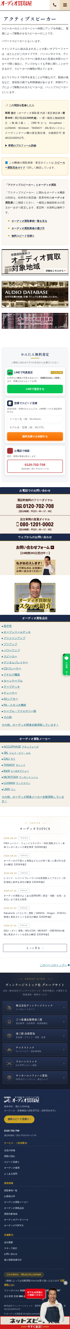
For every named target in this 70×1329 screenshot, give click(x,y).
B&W (16, 770)
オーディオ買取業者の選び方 (28, 228)
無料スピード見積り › (19, 1119)
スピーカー (10, 656)
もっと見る (35, 948)
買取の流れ (9, 1156)
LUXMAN (17, 783)
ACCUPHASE (21, 746)
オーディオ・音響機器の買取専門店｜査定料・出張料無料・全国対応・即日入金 (16, 3)
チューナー (10, 692)
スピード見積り (12, 1162)
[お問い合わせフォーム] (35, 547)
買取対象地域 (10, 1214)
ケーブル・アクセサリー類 (20, 711)
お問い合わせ (10, 1254)
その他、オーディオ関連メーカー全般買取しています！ (33, 799)
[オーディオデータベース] (35, 294)
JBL (17, 752)
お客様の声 (9, 1196)
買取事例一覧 (10, 1190)
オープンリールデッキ (17, 632)
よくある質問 (10, 1173)
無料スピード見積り (23, 235)
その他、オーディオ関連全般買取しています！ (30, 724)
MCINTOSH (21, 777)
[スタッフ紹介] (35, 595)
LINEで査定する (35, 388)
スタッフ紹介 (10, 1248)
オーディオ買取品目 (14, 1208)
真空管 (8, 626)
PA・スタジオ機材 (15, 704)
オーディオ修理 (12, 1168)
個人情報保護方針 (13, 1260)
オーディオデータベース (16, 1219)
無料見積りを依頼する (35, 436)
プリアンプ (10, 644)
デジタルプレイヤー (16, 662)
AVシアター (11, 698)
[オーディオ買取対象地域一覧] (35, 262)
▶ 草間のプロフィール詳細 (20, 145)
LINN (9, 789)
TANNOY (14, 765)
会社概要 (8, 1242)
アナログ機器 (12, 674)
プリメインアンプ (14, 638)
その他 (8, 717)
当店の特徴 (9, 1150)
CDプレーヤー (12, 668)
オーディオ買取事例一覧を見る (29, 221)
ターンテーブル (13, 680)
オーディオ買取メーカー (16, 1202)
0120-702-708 (35, 466)
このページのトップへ (53, 965)
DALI (9, 758)
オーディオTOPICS (13, 1225)
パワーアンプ (12, 650)
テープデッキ (12, 686)
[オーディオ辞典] (35, 327)
